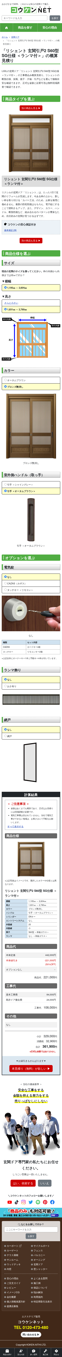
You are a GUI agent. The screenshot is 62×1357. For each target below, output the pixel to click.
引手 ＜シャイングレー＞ (20, 484)
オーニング (39, 1259)
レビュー (11, 1287)
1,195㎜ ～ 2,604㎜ (17, 287)
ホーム (5, 36)
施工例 (37, 1283)
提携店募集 (12, 1306)
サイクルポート (42, 1245)
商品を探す (25, 27)
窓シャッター (40, 1269)
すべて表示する (15, 826)
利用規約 (38, 1297)
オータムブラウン (16, 380)
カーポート (12, 1245)
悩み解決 (38, 1292)
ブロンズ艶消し (15, 386)
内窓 (9, 1269)
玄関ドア (15, 36)
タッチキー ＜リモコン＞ (20, 590)
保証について (40, 1287)
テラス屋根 (12, 1255)
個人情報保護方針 (16, 1301)
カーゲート (12, 1250)
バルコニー (39, 1255)
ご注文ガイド (14, 1283)
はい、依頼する (23, 1183)
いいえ (44, 1183)
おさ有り (11, 686)
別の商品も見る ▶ (31, 108)
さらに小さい (11, 303)
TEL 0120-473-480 (31, 1327)
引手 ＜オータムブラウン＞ (21, 491)
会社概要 (11, 1297)
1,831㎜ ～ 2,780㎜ (17, 309)
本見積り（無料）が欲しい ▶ (31, 1068)
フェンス (38, 1250)
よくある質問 (40, 1278)
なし (9, 577)
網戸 (9, 736)
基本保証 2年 (10, 230)
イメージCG (13, 1292)
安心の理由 (50, 27)
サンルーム (12, 1259)
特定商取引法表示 (43, 1301)
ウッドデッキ (14, 1264)
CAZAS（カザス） (17, 583)
